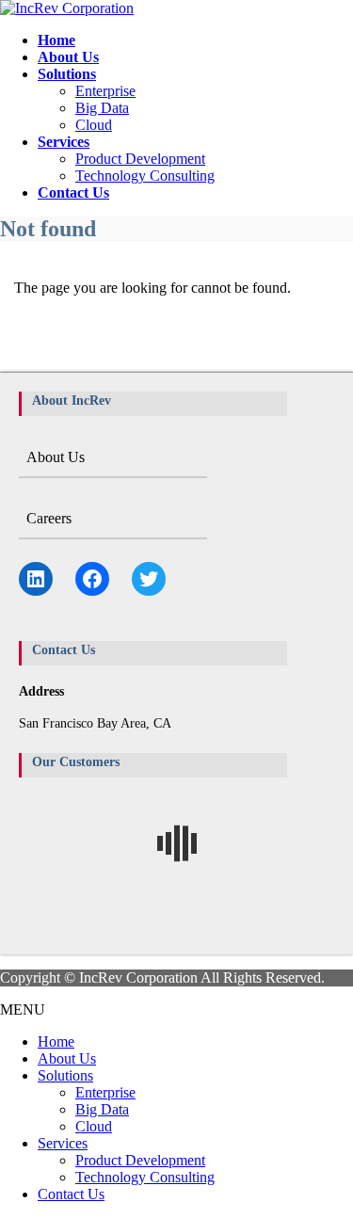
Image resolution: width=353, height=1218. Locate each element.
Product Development (140, 159)
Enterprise (105, 91)
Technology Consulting (145, 176)
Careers (49, 518)
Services (63, 1143)
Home (56, 1042)
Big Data (102, 108)
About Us (55, 457)
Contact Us (71, 1194)
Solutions (65, 1075)
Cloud (93, 125)
